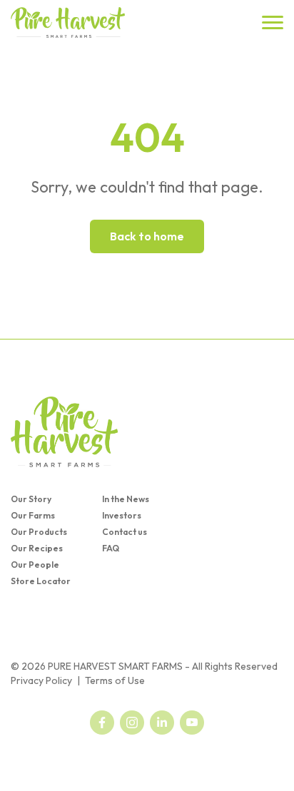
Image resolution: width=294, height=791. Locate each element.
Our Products (39, 531)
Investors (121, 515)
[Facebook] (102, 722)
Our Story (31, 499)
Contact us (124, 531)
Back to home (147, 236)
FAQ (110, 548)
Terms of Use (115, 680)
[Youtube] (192, 722)
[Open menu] (272, 22)
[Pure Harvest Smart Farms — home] (68, 22)
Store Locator (41, 581)
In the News (125, 499)
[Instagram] (132, 722)
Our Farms (33, 515)
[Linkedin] (162, 722)
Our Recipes (37, 548)
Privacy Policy (41, 680)
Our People (35, 564)
